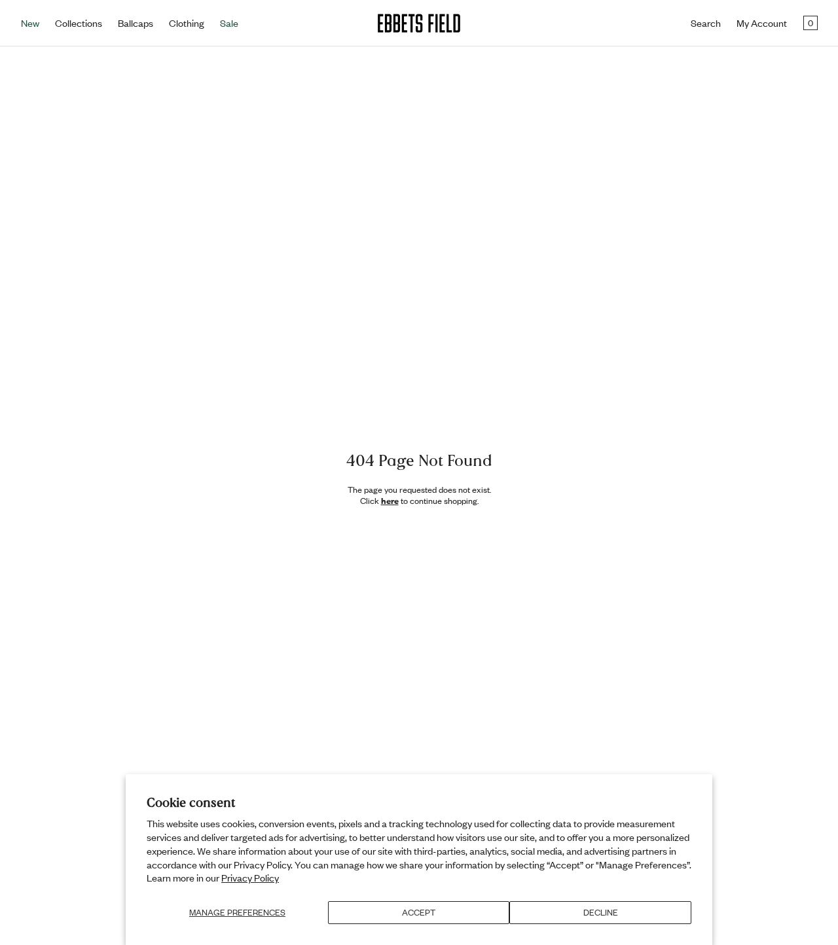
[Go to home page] (419, 23)
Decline (600, 912)
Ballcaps (135, 22)
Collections (78, 22)
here (390, 501)
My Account (762, 22)
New (30, 22)
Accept (418, 912)
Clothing (186, 22)
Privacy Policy (250, 877)
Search (706, 22)
